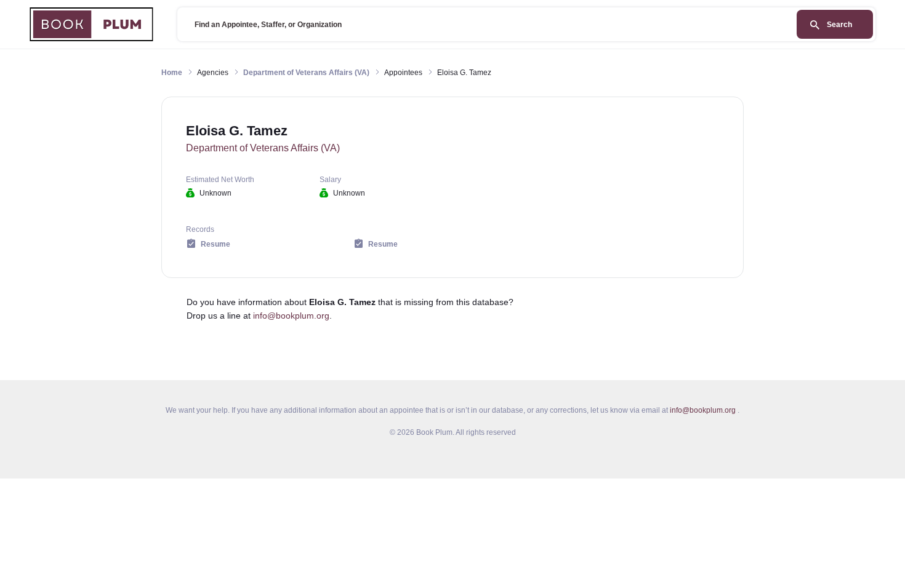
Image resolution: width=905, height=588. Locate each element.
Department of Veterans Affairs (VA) (306, 72)
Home (171, 72)
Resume (215, 244)
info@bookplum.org (291, 315)
